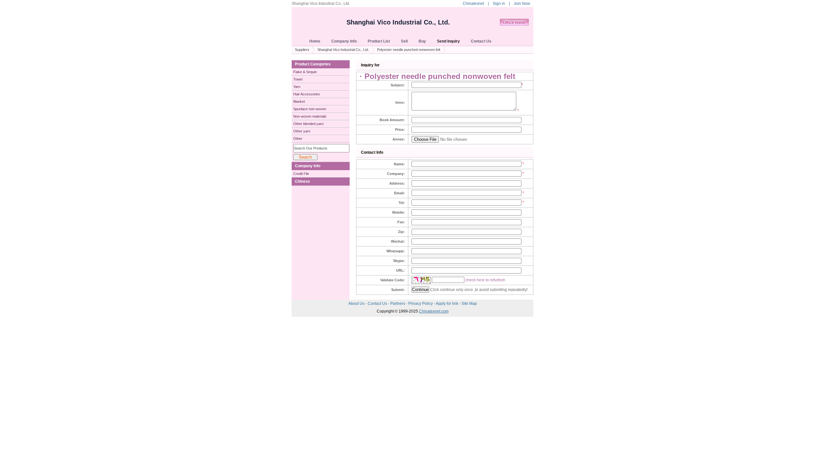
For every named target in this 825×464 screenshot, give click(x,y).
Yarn (296, 87)
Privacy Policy (421, 303)
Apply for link (447, 303)
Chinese (302, 181)
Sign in (499, 3)
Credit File (301, 174)
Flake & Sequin (305, 72)
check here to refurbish (485, 280)
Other (297, 138)
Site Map (469, 303)
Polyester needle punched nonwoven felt (408, 50)
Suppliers (302, 50)
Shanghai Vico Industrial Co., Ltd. (398, 22)
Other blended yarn (308, 124)
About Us (356, 303)
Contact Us (378, 303)
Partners (398, 303)
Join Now (522, 3)
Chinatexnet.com (434, 311)
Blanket (299, 101)
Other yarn (301, 131)
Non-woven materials (309, 116)
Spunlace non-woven (309, 109)
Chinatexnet (473, 3)
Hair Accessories (306, 94)
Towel (297, 79)
